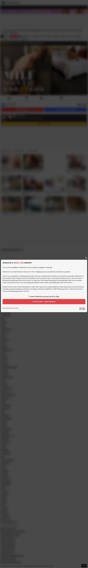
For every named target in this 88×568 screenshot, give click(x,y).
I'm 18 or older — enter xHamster (44, 301)
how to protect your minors (10, 308)
